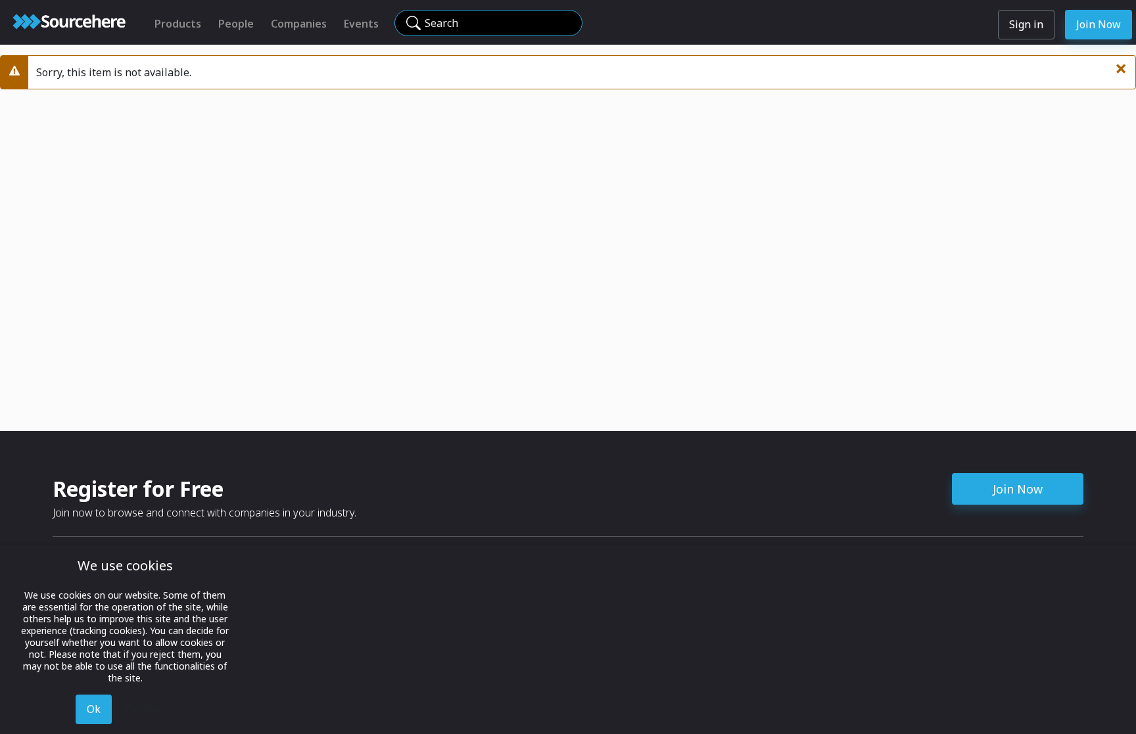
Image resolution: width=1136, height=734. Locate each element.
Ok (94, 709)
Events (361, 23)
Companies (299, 23)
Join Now (1098, 24)
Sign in (1026, 24)
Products (177, 23)
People (236, 23)
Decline (144, 709)
